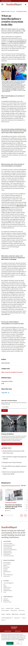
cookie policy (21, 639)
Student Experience (8, 596)
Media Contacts (15, 614)
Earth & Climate (6, 567)
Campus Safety (6, 589)
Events (4, 592)
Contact (3, 614)
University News (7, 541)
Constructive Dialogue (7, 543)
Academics (5, 599)
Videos (2, 608)
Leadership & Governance (8, 556)
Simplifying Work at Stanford (9, 545)
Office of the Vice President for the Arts (13, 42)
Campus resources (7, 587)
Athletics (5, 586)
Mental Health (6, 600)
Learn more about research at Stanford (12, 444)
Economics (5, 568)
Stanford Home (7, 631)
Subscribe (8, 614)
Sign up (4, 410)
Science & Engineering (8, 574)
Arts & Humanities (7, 564)
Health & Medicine (7, 571)
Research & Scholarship (8, 560)
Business (5, 565)
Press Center (22, 614)
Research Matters (7, 562)
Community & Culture (21, 11)
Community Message (7, 548)
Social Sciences (6, 576)
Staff (2, 383)
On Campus (6, 580)
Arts (4, 584)
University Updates (5, 610)
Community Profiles (9, 608)
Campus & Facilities (7, 551)
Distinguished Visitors (7, 552)
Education (5, 570)
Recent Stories (21, 610)
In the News (17, 608)
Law (4, 573)
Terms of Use (18, 631)
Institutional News (7, 554)
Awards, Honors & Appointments (10, 549)
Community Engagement (8, 583)
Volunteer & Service (7, 602)
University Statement (7, 546)
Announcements (13, 610)
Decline (18, 643)
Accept (9, 643)
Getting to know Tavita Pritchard (12, 462)
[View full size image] (14, 71)
